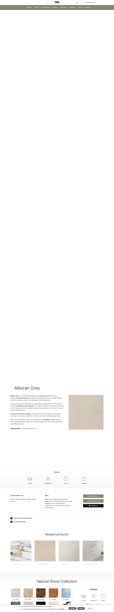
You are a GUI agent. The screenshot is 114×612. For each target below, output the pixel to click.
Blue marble (66, 599)
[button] (57, 518)
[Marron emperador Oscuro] (41, 589)
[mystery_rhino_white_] (15, 589)
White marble (15, 599)
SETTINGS (61, 609)
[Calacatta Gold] (20, 541)
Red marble (53, 599)
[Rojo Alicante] (53, 589)
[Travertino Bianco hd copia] (53, 602)
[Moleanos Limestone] (45, 541)
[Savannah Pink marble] (93, 541)
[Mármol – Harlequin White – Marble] (66, 602)
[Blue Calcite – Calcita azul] (66, 589)
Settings (90, 608)
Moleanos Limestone (42, 564)
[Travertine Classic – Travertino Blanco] (28, 589)
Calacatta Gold (17, 564)
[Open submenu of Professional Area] (96, 2)
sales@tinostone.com (29, 428)
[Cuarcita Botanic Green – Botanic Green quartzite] (15, 602)
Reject (81, 608)
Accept (72, 608)
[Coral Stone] (69, 541)
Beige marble (28, 599)
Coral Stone (64, 564)
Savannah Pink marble (91, 564)
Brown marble (41, 599)
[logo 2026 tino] (57, 1)
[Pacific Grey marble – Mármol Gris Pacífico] (28, 602)
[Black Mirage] (41, 602)
